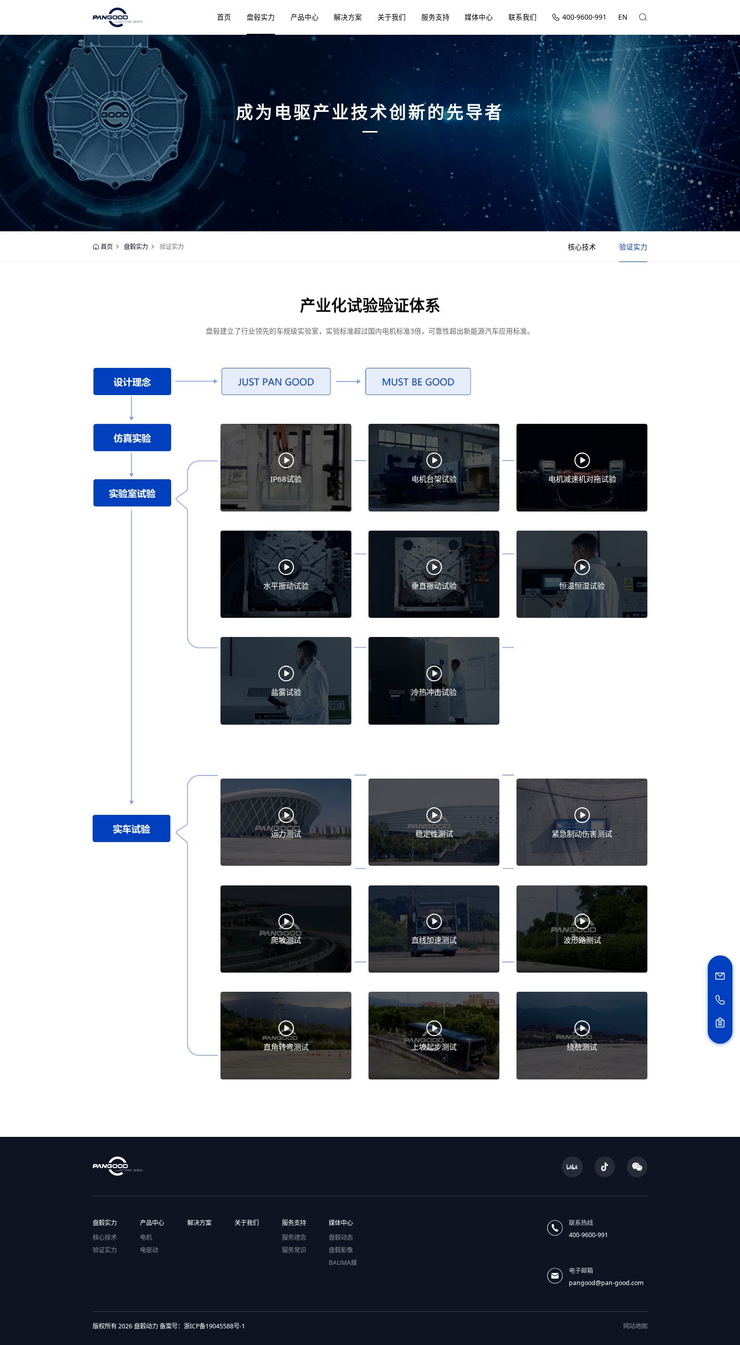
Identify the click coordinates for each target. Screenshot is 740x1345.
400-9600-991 (584, 17)
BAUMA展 (343, 1262)
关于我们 (392, 17)
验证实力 (105, 1250)
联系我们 (522, 17)
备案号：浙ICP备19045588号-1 (202, 1326)
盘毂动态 (341, 1237)
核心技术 (105, 1237)
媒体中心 (479, 17)
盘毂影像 (341, 1250)
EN (622, 17)
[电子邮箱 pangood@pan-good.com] (719, 976)
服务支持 (435, 17)
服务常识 (294, 1250)
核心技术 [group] (582, 246)
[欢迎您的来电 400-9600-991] (719, 999)
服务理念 (294, 1237)
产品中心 (304, 17)
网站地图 (635, 1326)
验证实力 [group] (633, 246)
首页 (224, 17)
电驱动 (149, 1250)
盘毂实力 (261, 17)
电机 (146, 1237)
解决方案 (348, 17)
